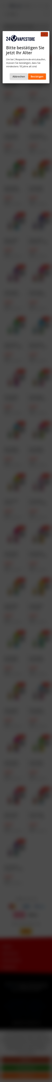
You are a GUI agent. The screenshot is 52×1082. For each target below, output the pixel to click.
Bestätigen (37, 76)
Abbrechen (19, 76)
